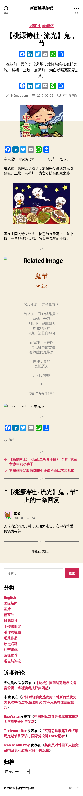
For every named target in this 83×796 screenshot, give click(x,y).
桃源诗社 (35, 25)
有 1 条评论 (70, 95)
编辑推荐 (48, 25)
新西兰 (9, 615)
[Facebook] (22, 54)
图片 (7, 609)
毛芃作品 (11, 638)
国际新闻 (11, 603)
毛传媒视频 (12, 632)
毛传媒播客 (12, 626)
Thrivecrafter (15, 731)
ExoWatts (12, 716)
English (10, 597)
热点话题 (11, 644)
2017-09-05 (45, 95)
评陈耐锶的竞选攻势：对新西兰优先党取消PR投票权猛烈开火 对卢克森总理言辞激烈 (40, 702)
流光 (12, 440)
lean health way (17, 745)
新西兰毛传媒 (41, 8)
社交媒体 (11, 650)
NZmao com (19, 95)
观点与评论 (12, 661)
